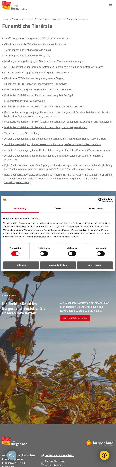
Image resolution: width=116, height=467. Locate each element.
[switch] (42, 253)
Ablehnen (21, 265)
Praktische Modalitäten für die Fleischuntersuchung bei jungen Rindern (44, 106)
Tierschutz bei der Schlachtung (21, 133)
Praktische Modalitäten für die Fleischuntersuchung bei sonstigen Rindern (45, 127)
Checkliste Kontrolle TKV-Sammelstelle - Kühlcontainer (35, 44)
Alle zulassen (94, 265)
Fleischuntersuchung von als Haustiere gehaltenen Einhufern (38, 89)
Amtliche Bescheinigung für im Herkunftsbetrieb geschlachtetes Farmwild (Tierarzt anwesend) (57, 150)
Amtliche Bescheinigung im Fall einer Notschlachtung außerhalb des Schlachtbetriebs (52, 144)
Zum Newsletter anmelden (75, 318)
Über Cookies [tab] (96, 208)
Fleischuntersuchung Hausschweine (24, 101)
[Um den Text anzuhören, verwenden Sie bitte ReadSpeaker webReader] (11, 455)
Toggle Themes (104, 455)
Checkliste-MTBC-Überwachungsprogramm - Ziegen (34, 78)
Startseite (6, 19)
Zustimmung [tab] (20, 208)
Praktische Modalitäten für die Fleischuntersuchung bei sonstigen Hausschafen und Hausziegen (58, 121)
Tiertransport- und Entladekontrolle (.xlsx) (27, 50)
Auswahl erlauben (58, 265)
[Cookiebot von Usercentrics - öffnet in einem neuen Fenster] (100, 200)
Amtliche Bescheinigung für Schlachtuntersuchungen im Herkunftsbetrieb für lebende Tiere (55, 138)
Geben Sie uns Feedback (59, 455)
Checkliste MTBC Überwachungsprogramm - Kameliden (35, 84)
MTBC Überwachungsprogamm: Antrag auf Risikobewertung (38, 72)
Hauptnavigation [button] (110, 5)
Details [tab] (58, 208)
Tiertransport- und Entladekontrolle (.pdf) (27, 55)
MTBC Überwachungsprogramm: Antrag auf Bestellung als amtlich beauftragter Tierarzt (53, 67)
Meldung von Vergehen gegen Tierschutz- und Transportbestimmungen (44, 61)
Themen (17, 19)
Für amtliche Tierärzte (78, 19)
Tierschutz (29, 19)
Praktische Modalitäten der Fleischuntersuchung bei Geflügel (38, 95)
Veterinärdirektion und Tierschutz (51, 19)
